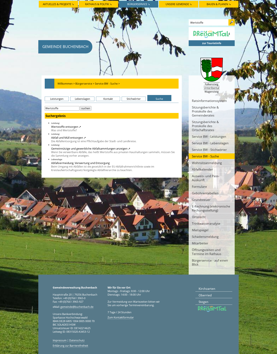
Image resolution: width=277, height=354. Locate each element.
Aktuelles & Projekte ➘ (58, 4)
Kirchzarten (207, 289)
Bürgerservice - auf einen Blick (210, 262)
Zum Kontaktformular (121, 317)
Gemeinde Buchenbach (65, 46)
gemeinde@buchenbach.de (76, 307)
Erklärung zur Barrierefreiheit (70, 345)
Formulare (199, 187)
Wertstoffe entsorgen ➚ (66, 127)
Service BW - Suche (205, 156)
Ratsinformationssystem (209, 101)
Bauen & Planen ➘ (219, 4)
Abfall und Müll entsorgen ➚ (68, 137)
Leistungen (56, 99)
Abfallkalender (202, 169)
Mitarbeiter (200, 243)
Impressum (60, 340)
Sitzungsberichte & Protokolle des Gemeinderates (205, 111)
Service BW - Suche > (107, 83)
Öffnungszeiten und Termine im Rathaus (206, 252)
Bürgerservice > (84, 83)
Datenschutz (76, 340)
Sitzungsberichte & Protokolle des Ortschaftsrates (205, 126)
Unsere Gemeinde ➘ (179, 4)
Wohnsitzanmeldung (207, 163)
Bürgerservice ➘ (138, 4)
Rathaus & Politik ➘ (98, 4)
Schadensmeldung (205, 237)
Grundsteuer (201, 200)
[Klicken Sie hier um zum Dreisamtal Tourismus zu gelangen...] (211, 38)
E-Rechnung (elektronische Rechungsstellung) (211, 208)
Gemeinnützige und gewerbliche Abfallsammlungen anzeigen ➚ (90, 148)
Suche (159, 99)
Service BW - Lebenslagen (210, 143)
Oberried (205, 295)
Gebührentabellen (205, 193)
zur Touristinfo (211, 43)
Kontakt (108, 99)
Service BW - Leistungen (209, 136)
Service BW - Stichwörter (209, 150)
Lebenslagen (82, 99)
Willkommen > (66, 83)
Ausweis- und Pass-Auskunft (205, 178)
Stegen (203, 302)
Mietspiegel (200, 230)
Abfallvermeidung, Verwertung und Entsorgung (80, 163)
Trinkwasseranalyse (206, 223)
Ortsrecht (199, 217)
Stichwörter (134, 99)
